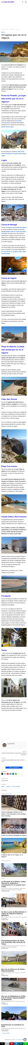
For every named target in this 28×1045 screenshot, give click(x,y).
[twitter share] (2, 774)
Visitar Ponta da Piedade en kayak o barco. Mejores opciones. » (14, 753)
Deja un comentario (14, 767)
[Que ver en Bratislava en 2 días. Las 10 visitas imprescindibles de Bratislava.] (14, 985)
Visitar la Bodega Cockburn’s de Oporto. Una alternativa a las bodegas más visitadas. (13, 814)
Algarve (18, 29)
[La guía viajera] (7, 2)
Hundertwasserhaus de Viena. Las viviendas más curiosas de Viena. (13, 942)
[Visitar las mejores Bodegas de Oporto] (14, 826)
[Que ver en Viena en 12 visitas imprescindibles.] (14, 958)
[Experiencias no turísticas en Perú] (14, 1013)
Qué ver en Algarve (16, 786)
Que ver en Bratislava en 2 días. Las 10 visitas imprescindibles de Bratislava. (13, 997)
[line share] (16, 774)
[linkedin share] (10, 774)
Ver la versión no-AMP (19, 1039)
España (3, 908)
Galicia (3, 878)
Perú (2, 1021)
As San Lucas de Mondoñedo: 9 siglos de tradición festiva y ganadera (13, 913)
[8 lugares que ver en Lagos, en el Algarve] (14, 845)
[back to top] (25, 1039)
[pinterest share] (8, 774)
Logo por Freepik (6, 1033)
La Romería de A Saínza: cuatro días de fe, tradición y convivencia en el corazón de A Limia (13, 884)
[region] (14, 15)
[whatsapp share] (13, 774)
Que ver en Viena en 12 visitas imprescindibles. (13, 970)
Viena (2, 937)
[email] (7, 1043)
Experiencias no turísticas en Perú (12, 1025)
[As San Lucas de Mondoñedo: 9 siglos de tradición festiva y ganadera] (14, 900)
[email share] (5, 774)
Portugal (12, 29)
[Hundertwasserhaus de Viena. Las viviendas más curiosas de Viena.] (14, 929)
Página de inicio (4, 29)
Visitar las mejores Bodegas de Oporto (14, 835)
